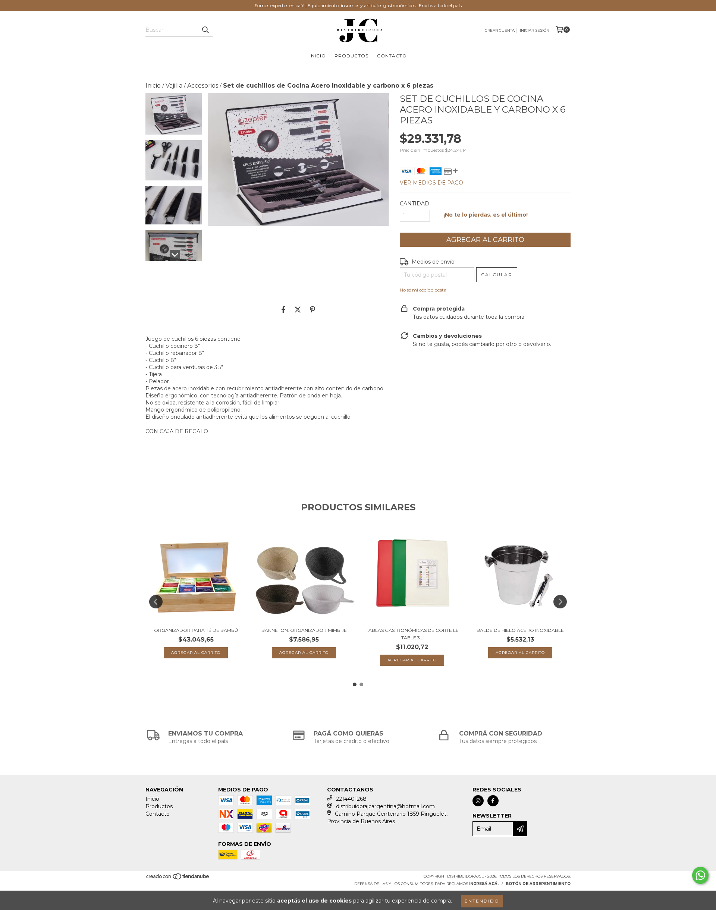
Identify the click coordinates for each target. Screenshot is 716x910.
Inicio (318, 56)
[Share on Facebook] (283, 309)
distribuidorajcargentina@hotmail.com (385, 806)
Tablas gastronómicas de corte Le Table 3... (412, 633)
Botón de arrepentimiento (538, 883)
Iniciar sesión (534, 30)
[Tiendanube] (178, 878)
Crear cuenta (500, 30)
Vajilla (174, 85)
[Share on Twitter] (297, 309)
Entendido (482, 901)
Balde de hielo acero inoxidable (520, 630)
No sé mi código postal (424, 290)
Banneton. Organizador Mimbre (304, 630)
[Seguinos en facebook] (493, 800)
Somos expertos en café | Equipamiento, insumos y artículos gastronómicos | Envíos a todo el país (358, 5)
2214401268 (351, 799)
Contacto (392, 56)
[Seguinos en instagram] (478, 800)
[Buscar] (205, 30)
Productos (351, 56)
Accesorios (202, 85)
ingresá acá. (484, 883)
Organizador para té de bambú (196, 630)
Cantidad (414, 203)
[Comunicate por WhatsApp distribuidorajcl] (700, 875)
